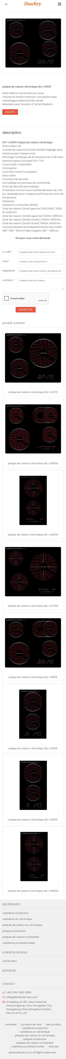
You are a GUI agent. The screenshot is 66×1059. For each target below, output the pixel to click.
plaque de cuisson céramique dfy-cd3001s (33, 890)
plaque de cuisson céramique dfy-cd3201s (33, 534)
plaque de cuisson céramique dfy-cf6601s (33, 463)
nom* (5, 261)
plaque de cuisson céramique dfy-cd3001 (33, 819)
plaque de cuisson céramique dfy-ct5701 (33, 392)
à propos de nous (31, 1024)
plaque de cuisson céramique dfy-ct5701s (33, 605)
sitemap (53, 1046)
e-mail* (7, 252)
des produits (53, 1024)
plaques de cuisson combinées (20, 937)
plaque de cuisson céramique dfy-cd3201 (33, 748)
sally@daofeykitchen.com (21, 997)
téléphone (8, 270)
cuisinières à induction (15, 913)
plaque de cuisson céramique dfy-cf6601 (33, 677)
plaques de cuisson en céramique (22, 925)
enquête (10, 112)
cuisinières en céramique (17, 919)
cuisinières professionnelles (18, 943)
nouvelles (11, 1024)
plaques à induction (14, 931)
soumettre (25, 309)
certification (9, 961)
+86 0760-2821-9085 (18, 992)
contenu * (8, 280)
